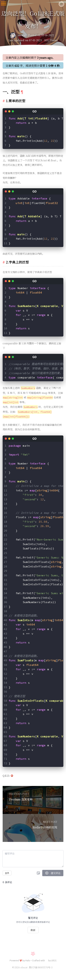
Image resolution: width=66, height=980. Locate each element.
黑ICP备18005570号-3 (40, 967)
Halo (27, 960)
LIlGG (53, 960)
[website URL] (14, 35)
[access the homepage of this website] (61, 3)
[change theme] (60, 973)
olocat (22, 35)
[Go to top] (60, 963)
